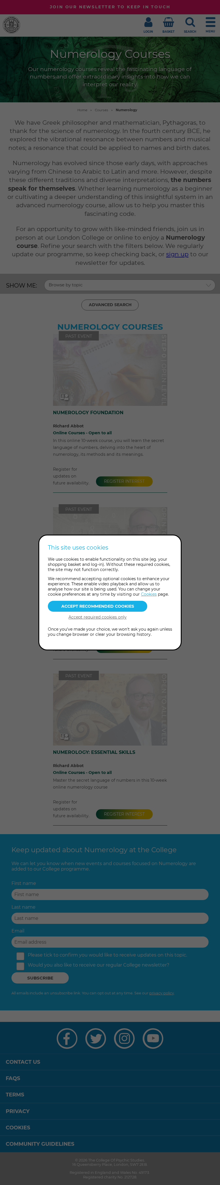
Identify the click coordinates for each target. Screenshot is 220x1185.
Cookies (149, 594)
